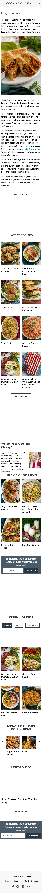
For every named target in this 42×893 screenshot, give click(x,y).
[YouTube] (28, 886)
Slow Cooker (32, 625)
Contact (17, 881)
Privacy (6, 881)
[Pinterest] (17, 886)
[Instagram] (23, 886)
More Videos (21, 811)
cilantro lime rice (32, 149)
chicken (7, 625)
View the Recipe (21, 195)
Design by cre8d (31, 881)
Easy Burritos (10, 13)
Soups (18, 625)
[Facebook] (13, 886)
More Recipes (21, 396)
